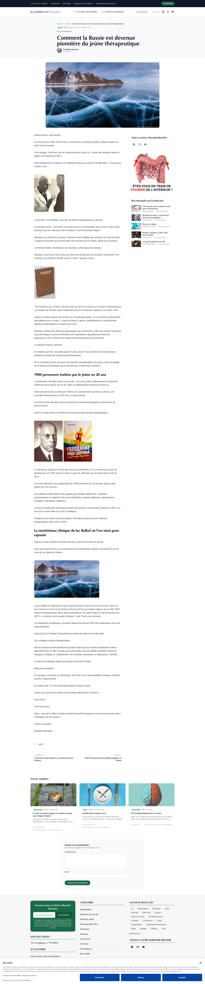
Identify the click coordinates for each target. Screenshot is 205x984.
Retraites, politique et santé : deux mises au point (155, 233)
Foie (163, 929)
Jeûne (67, 24)
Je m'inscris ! (64, 915)
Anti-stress (85, 939)
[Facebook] (163, 12)
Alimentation (38, 810)
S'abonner (169, 3)
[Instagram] (168, 12)
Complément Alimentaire (156, 924)
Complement (136, 924)
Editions (154, 929)
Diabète (143, 929)
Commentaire (70, 852)
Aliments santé (87, 919)
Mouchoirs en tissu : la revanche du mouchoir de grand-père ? (155, 216)
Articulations (86, 949)
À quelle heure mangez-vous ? (94, 813)
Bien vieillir (85, 953)
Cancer (158, 912)
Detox (133, 929)
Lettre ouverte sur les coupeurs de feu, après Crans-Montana (156, 207)
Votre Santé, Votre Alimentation (45, 956)
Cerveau (134, 921)
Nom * (67, 872)
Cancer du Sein (137, 917)
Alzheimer (85, 929)
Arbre (167, 909)
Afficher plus (135, 934)
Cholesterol (148, 921)
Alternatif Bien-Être (89, 924)
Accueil (60, 24)
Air (132, 909)
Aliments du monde (89, 914)
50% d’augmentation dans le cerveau (146, 813)
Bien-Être (147, 912)
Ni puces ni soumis (149, 224)
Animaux (84, 934)
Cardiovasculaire (156, 917)
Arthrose (84, 944)
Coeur (159, 921)
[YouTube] (173, 12)
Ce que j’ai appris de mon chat (153, 241)
